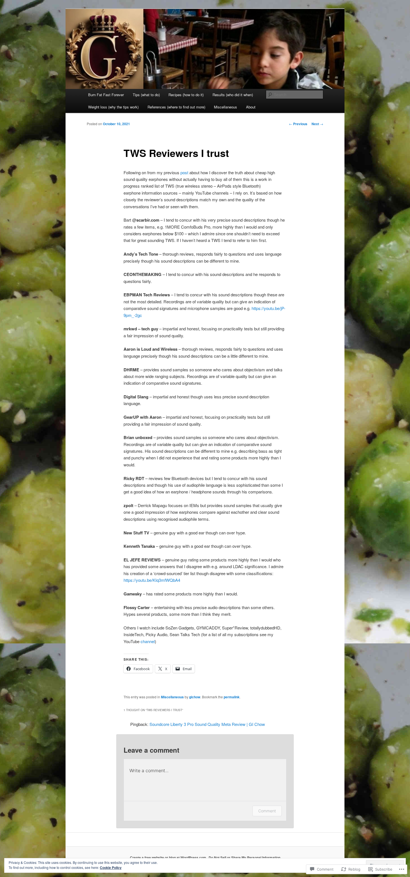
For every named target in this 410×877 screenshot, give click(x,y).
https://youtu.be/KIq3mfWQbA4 (152, 580)
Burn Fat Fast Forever (106, 94)
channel (148, 641)
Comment (267, 810)
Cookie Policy (111, 867)
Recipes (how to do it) (186, 94)
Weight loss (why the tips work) (113, 107)
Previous (298, 123)
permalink (232, 696)
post (184, 172)
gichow (194, 696)
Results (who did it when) (233, 94)
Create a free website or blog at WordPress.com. (168, 857)
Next (317, 123)
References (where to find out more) (176, 107)
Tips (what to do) (146, 94)
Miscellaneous (225, 107)
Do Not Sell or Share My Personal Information (244, 857)
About (250, 107)
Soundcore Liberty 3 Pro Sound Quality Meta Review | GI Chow (207, 724)
